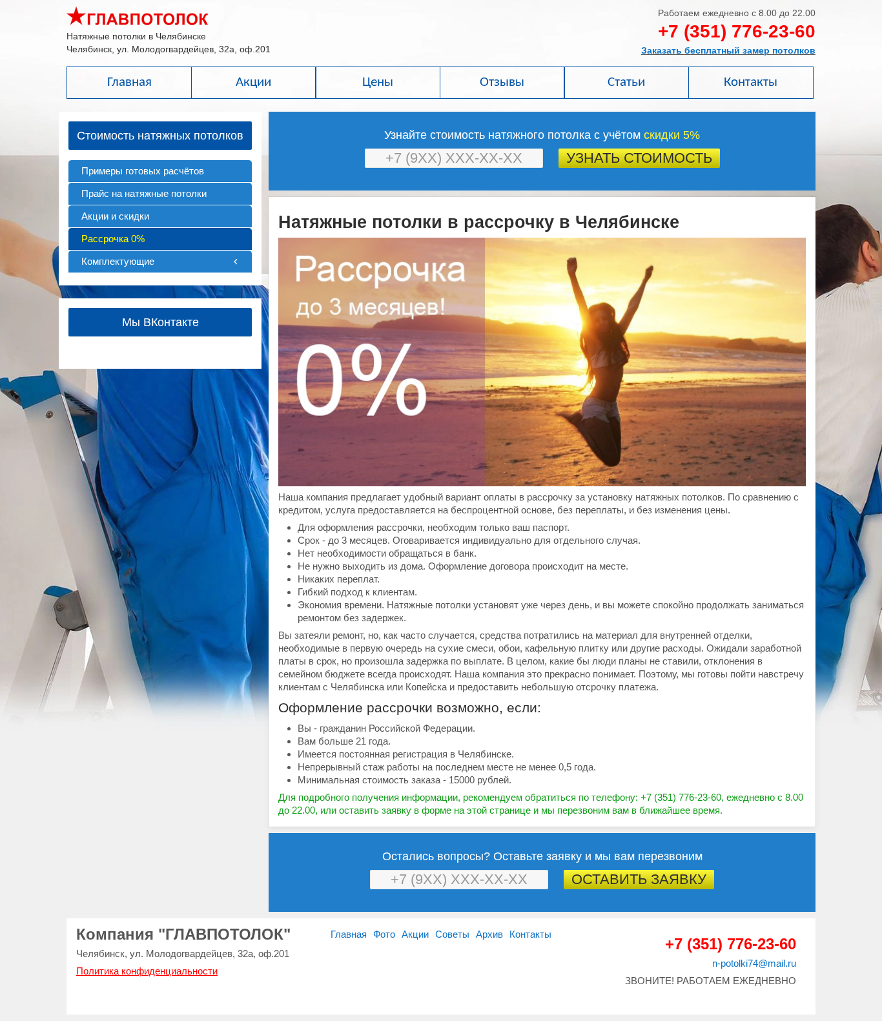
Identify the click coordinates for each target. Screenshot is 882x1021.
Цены (377, 82)
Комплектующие (117, 261)
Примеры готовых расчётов (142, 170)
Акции (253, 82)
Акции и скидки (115, 216)
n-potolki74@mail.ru (754, 963)
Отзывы (502, 82)
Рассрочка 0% (113, 238)
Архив (489, 934)
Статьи (626, 82)
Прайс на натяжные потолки (144, 193)
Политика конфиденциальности (147, 970)
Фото (384, 934)
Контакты (750, 82)
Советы (452, 934)
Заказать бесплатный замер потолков (728, 50)
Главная (129, 82)
